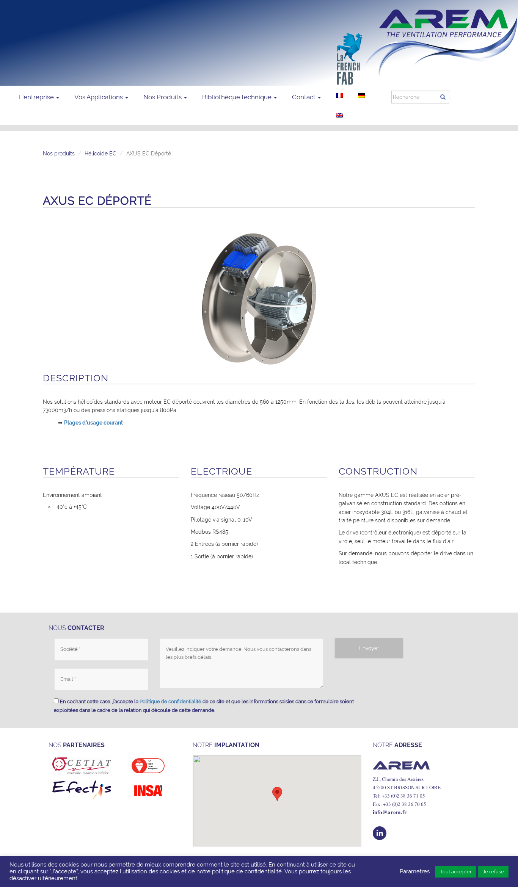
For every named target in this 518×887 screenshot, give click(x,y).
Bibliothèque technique (237, 97)
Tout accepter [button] (456, 871)
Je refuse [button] (493, 871)
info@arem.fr (390, 812)
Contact (304, 97)
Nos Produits (163, 97)
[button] (277, 794)
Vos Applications (99, 97)
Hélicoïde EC (100, 153)
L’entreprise (37, 97)
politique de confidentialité (247, 871)
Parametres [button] (415, 871)
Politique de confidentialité (170, 701)
